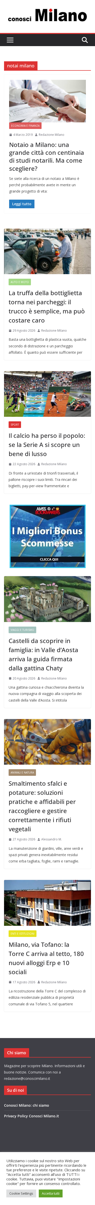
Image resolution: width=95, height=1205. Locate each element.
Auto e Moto (20, 282)
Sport (15, 424)
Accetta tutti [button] (51, 1193)
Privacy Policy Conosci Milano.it (31, 1116)
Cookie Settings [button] (21, 1193)
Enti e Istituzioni (22, 933)
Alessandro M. (51, 839)
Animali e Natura (22, 772)
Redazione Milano (51, 135)
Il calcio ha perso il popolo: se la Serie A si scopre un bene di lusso (47, 444)
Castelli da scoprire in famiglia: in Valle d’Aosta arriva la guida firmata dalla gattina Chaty (43, 654)
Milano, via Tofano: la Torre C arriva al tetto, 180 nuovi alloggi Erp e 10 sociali (46, 958)
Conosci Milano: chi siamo (26, 1105)
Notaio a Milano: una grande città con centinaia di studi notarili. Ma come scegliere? (46, 156)
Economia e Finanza (25, 125)
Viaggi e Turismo (22, 630)
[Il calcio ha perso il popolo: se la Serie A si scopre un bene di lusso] (47, 394)
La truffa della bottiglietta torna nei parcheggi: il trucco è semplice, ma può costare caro (47, 306)
